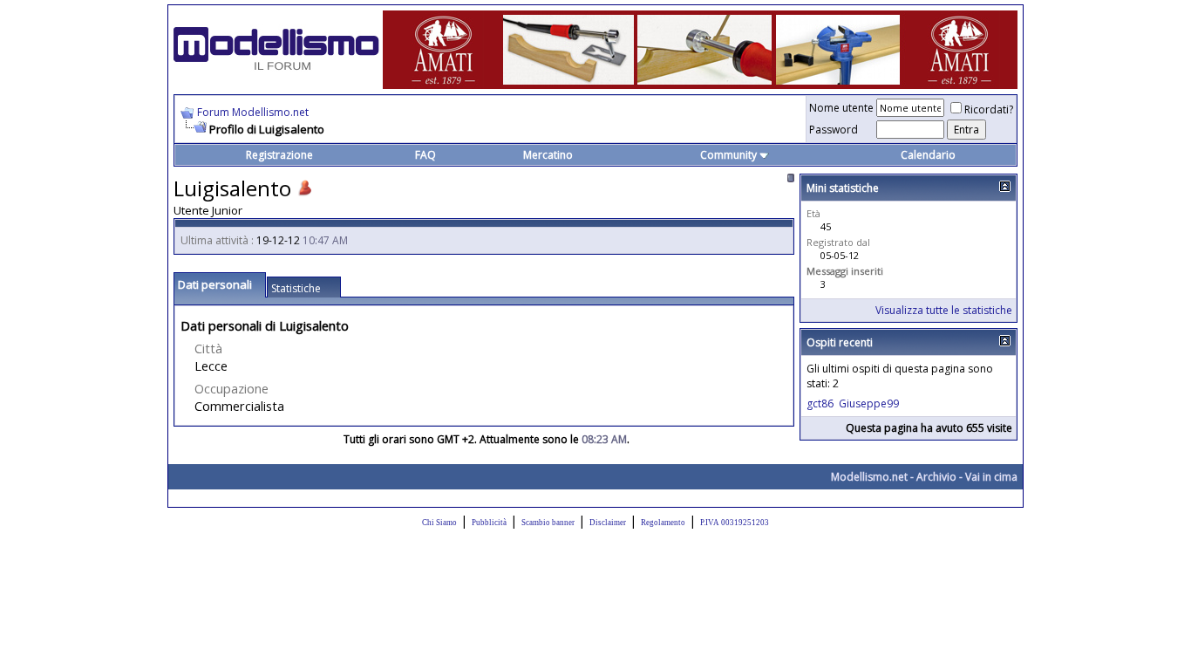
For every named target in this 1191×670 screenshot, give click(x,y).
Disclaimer (607, 522)
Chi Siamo (439, 522)
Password (833, 129)
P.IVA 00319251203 (734, 522)
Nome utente (841, 107)
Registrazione (279, 154)
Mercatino (548, 154)
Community (728, 154)
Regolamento (663, 522)
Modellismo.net (869, 476)
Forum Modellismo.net (253, 112)
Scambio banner (548, 522)
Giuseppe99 (869, 403)
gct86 (820, 403)
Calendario (928, 154)
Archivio (936, 476)
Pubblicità (489, 522)
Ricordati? (988, 109)
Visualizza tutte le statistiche (943, 310)
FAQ (425, 154)
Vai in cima (991, 476)
